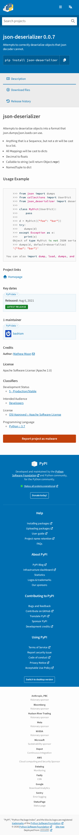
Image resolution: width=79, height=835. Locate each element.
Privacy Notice (38, 663)
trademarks (18, 823)
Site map (60, 827)
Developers (16, 403)
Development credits (38, 626)
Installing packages (38, 523)
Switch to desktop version (39, 679)
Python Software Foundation (38, 473)
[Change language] (70, 7)
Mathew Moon (22, 354)
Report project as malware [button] (39, 438)
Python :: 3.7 (17, 426)
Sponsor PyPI (39, 621)
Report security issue (39, 652)
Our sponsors (39, 585)
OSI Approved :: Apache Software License (35, 414)
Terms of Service (38, 647)
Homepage (15, 277)
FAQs (39, 544)
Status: (39, 486)
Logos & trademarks (39, 580)
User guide (38, 533)
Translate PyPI (38, 616)
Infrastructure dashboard (38, 570)
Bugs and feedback (39, 606)
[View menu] (60, 7)
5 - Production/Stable (22, 391)
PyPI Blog (38, 565)
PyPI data (11, 294)
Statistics (39, 575)
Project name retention (38, 539)
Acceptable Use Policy (38, 668)
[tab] (39, 78)
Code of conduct (38, 657)
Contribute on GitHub (38, 611)
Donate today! (39, 495)
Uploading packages (38, 528)
